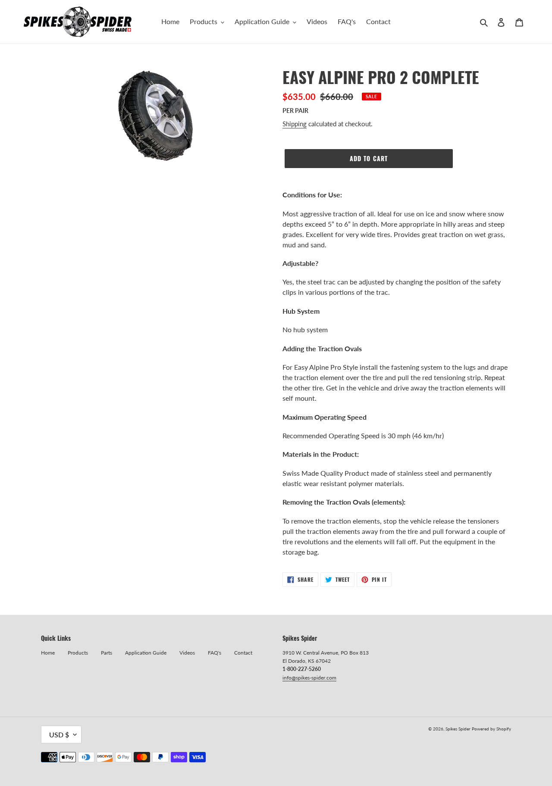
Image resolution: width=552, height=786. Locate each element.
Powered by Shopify (491, 728)
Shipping (294, 124)
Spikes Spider (457, 728)
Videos (187, 652)
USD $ (59, 734)
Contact (243, 652)
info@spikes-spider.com (309, 677)
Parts (106, 652)
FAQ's (214, 652)
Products (78, 652)
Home (48, 652)
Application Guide (145, 652)
